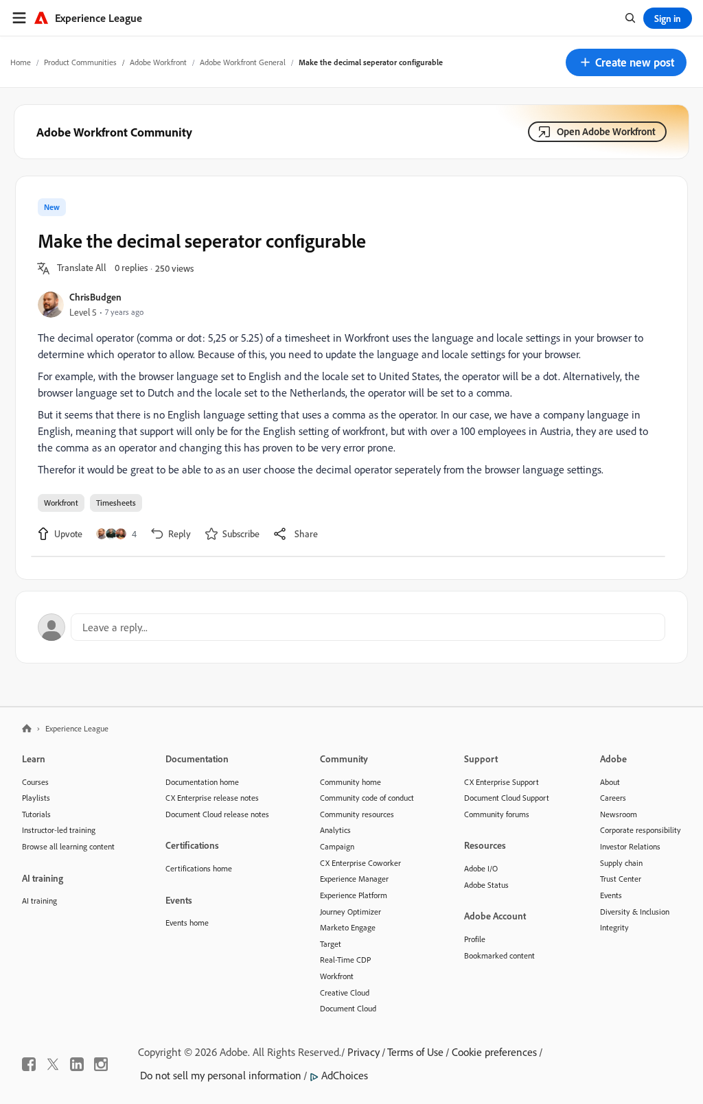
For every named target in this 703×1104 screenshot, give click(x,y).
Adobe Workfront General (243, 62)
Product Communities (80, 62)
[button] (626, 62)
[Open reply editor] (351, 627)
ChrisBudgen (95, 297)
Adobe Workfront (158, 62)
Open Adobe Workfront (606, 131)
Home (20, 62)
